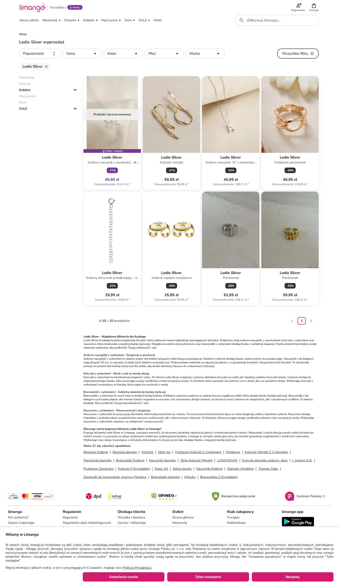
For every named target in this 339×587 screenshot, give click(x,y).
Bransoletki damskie (165, 477)
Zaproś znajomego (21, 523)
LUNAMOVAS (227, 460)
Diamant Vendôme (240, 469)
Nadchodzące (236, 523)
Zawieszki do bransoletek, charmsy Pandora (114, 477)
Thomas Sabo (268, 469)
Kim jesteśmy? (18, 517)
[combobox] (277, 20)
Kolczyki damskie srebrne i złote (265, 460)
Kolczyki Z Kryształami (134, 469)
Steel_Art (161, 469)
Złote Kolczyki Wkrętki (196, 460)
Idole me (164, 452)
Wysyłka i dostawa (131, 517)
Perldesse (233, 452)
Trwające (233, 517)
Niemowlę (179, 523)
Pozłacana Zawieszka (98, 469)
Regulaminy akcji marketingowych (87, 523)
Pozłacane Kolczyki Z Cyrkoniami (198, 452)
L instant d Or (302, 460)
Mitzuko (190, 477)
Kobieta (24, 90)
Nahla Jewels (182, 469)
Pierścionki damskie (97, 460)
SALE (23, 108)
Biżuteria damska (125, 452)
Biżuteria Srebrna (95, 452)
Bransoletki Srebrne (130, 460)
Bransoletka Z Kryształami (219, 477)
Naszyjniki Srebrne (209, 469)
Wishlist (147, 452)
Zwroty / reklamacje (132, 523)
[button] (314, 7)
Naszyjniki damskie (162, 460)
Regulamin (70, 517)
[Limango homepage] (33, 7)
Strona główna (183, 517)
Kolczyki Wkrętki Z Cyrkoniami (266, 452)
